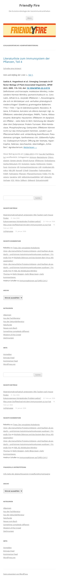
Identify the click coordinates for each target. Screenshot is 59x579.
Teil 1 (30, 75)
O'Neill (25, 170)
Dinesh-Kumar (28, 160)
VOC (12, 180)
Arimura (33, 157)
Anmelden (7, 354)
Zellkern (23, 180)
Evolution (26, 164)
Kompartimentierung (28, 167)
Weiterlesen (30, 147)
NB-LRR (12, 170)
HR (18, 167)
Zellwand (31, 180)
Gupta (32, 164)
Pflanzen (22, 173)
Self (41, 177)
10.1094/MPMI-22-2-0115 (38, 88)
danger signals (16, 160)
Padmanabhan (45, 170)
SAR (19, 177)
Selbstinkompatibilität (31, 177)
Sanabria (13, 177)
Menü (29, 18)
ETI (19, 164)
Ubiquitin (48, 177)
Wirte (17, 180)
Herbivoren (41, 164)
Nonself (19, 170)
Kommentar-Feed (10, 361)
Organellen (33, 170)
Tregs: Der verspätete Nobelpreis (26, 247)
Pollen (44, 173)
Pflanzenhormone (34, 173)
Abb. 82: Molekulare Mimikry (25, 270)
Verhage (6, 180)
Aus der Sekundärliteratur (13, 321)
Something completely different (16, 331)
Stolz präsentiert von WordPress (15, 574)
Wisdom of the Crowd (12, 334)
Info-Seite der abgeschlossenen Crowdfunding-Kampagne (26, 474)
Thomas (6, 274)
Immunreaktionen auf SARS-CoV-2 (33, 280)
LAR (39, 167)
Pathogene (13, 173)
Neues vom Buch (10, 328)
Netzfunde (7, 324)
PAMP (5, 173)
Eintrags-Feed (8, 357)
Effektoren (39, 160)
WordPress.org (9, 364)
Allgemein (7, 315)
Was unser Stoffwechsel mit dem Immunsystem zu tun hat (27, 224)
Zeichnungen (8, 338)
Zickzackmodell (42, 180)
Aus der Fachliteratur (11, 318)
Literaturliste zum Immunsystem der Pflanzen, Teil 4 (26, 60)
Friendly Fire (29, 5)
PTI (49, 173)
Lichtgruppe (8, 231)
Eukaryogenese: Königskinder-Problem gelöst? (22, 221)
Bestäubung (42, 157)
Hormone (12, 167)
